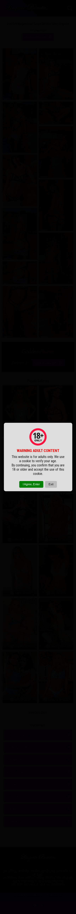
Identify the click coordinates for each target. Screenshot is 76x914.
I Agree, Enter (31, 484)
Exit (51, 484)
